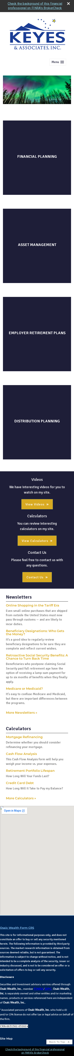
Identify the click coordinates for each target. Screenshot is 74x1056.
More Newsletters (21, 713)
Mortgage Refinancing (24, 737)
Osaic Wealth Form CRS (17, 928)
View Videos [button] (34, 504)
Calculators (18, 729)
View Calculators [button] (35, 541)
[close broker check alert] (68, 3)
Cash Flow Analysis (21, 754)
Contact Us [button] (34, 577)
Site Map (6, 1038)
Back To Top (57, 1041)
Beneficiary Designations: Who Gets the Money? (35, 632)
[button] (57, 62)
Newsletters (19, 597)
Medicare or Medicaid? (24, 689)
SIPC (48, 989)
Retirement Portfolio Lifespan (30, 771)
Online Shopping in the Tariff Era (32, 605)
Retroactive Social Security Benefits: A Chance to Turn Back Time (37, 656)
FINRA (38, 989)
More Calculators (21, 798)
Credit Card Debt (20, 783)
